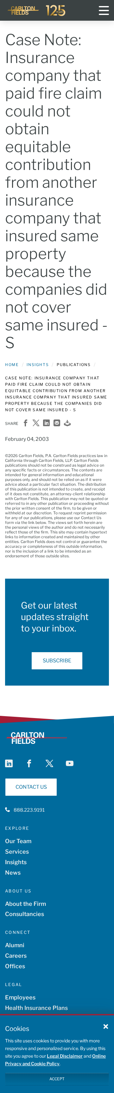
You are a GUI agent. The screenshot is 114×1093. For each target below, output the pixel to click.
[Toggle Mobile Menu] (104, 10)
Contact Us (31, 787)
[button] (106, 1026)
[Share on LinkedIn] (46, 423)
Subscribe (57, 661)
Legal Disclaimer (65, 1056)
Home (12, 364)
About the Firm (25, 903)
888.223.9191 (29, 810)
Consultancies (24, 914)
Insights (38, 364)
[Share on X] (36, 423)
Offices (15, 966)
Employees (20, 997)
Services (17, 851)
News (13, 872)
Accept (57, 1078)
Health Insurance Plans (36, 1008)
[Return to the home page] (36, 10)
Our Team (18, 841)
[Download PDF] (67, 423)
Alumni (14, 945)
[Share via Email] (57, 423)
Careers (16, 955)
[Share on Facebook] (25, 423)
